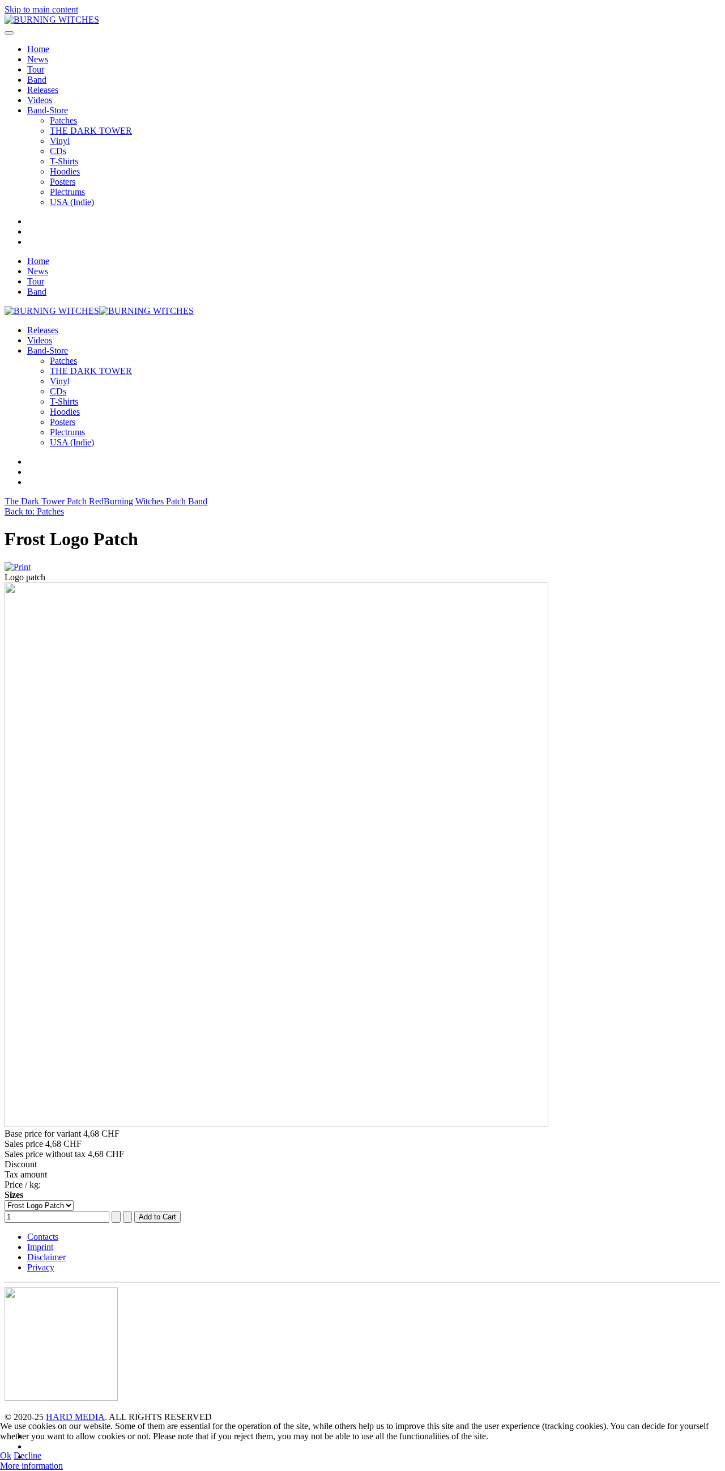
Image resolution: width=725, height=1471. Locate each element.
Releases (42, 90)
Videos (39, 100)
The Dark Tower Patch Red (54, 501)
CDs (58, 151)
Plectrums (67, 192)
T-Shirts (64, 161)
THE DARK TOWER (91, 130)
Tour (35, 69)
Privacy (40, 1267)
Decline (27, 1455)
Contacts (42, 1237)
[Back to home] (52, 19)
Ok (5, 1455)
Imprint (40, 1247)
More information (31, 1465)
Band (36, 79)
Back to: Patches (34, 511)
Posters (62, 181)
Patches (63, 120)
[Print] (18, 567)
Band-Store (47, 110)
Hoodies (65, 171)
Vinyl (60, 141)
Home (38, 49)
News (37, 59)
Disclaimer (46, 1257)
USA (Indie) (72, 202)
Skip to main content (41, 9)
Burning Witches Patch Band (155, 501)
